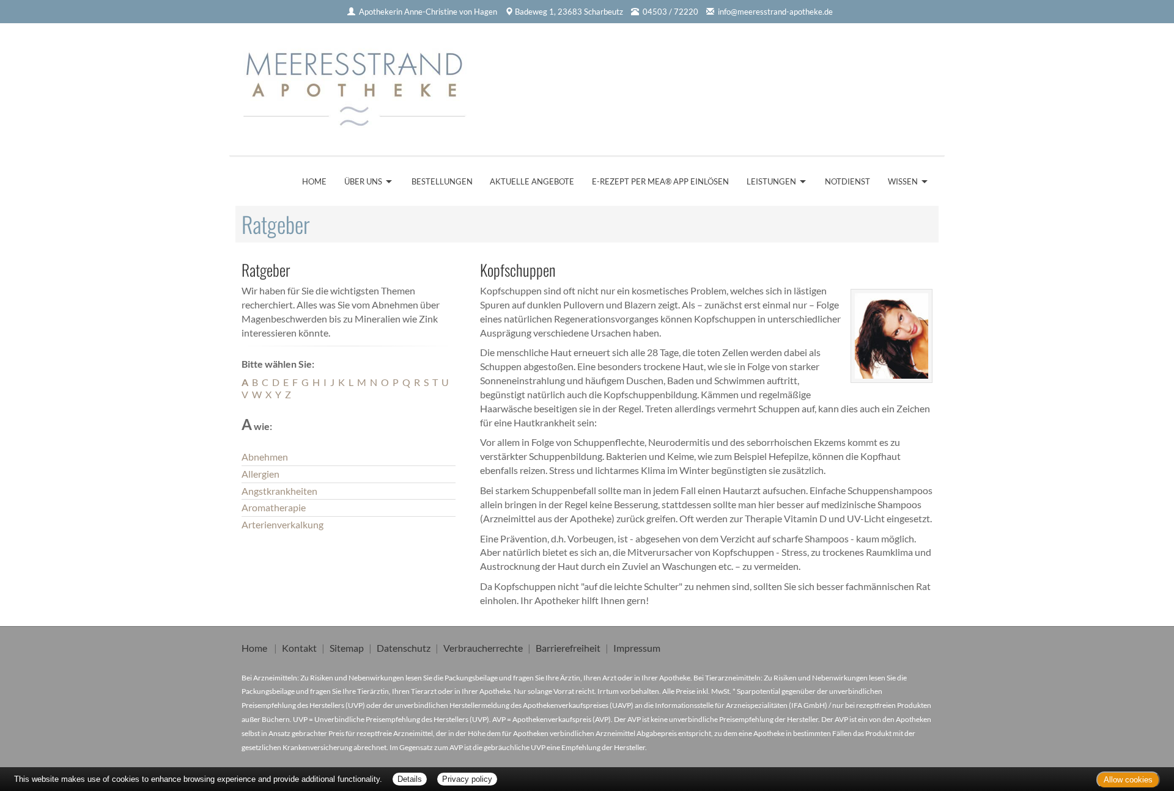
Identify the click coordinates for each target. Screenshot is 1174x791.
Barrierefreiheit (568, 648)
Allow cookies (1128, 779)
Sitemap (347, 648)
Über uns (363, 181)
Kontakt (299, 648)
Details (409, 779)
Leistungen (771, 181)
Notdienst (847, 181)
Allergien (260, 473)
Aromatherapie (274, 507)
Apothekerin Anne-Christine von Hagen (428, 11)
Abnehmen (265, 456)
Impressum (636, 648)
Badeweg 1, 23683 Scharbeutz (569, 11)
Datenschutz (403, 648)
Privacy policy (467, 779)
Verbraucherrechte (483, 648)
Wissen (903, 181)
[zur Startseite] (360, 85)
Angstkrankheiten (279, 491)
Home (314, 181)
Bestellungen (442, 181)
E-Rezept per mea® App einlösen (660, 181)
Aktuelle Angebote (532, 181)
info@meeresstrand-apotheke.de (775, 11)
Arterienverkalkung (282, 524)
